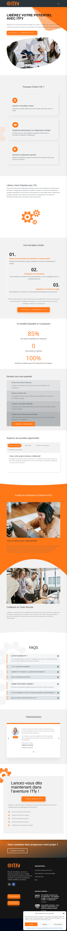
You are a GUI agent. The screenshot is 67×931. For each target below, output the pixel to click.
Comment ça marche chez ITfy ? (43, 870)
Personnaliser (58, 924)
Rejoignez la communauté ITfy (21, 32)
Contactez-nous (17, 851)
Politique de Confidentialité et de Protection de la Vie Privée (49, 928)
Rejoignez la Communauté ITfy (33, 309)
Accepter (31, 924)
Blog (36, 880)
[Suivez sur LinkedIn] (9, 884)
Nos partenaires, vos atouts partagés (45, 873)
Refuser (45, 924)
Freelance (13, 903)
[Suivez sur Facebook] (13, 884)
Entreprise (13, 896)
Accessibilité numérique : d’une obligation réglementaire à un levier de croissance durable (50, 906)
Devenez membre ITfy (33, 799)
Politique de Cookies (30, 928)
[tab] (14, 445)
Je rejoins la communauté (23, 424)
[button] (64, 913)
